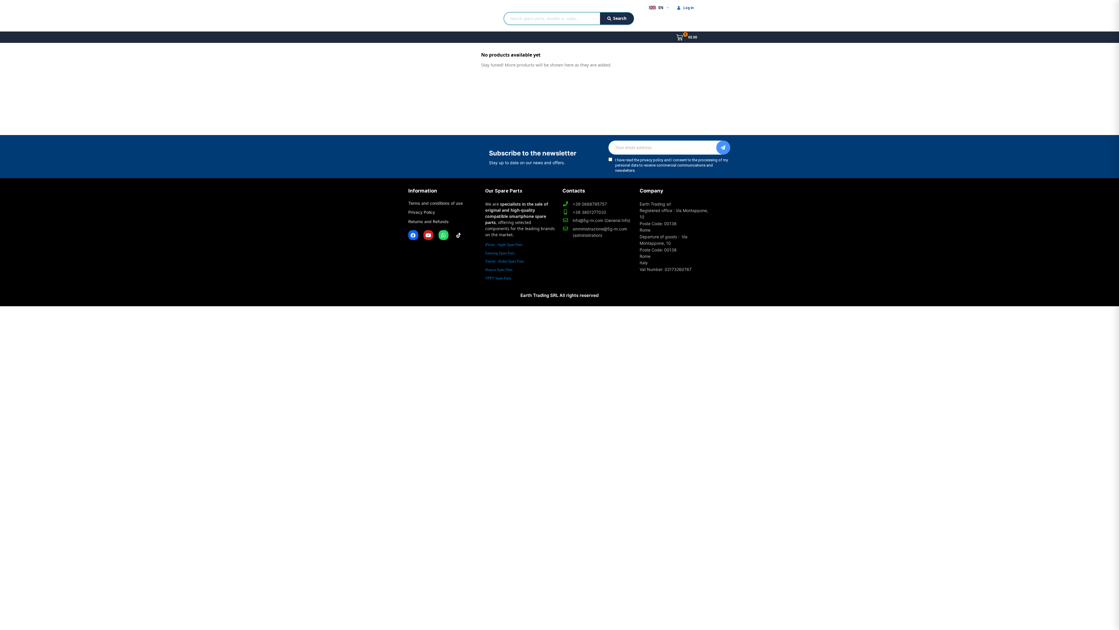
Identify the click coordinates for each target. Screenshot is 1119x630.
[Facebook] (413, 235)
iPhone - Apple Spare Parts (503, 245)
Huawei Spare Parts (499, 270)
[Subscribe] (723, 148)
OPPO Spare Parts (498, 278)
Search (620, 18)
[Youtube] (428, 235)
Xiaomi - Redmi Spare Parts (504, 261)
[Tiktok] (459, 235)
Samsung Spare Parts (500, 253)
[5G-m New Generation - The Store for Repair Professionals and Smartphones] (438, 16)
